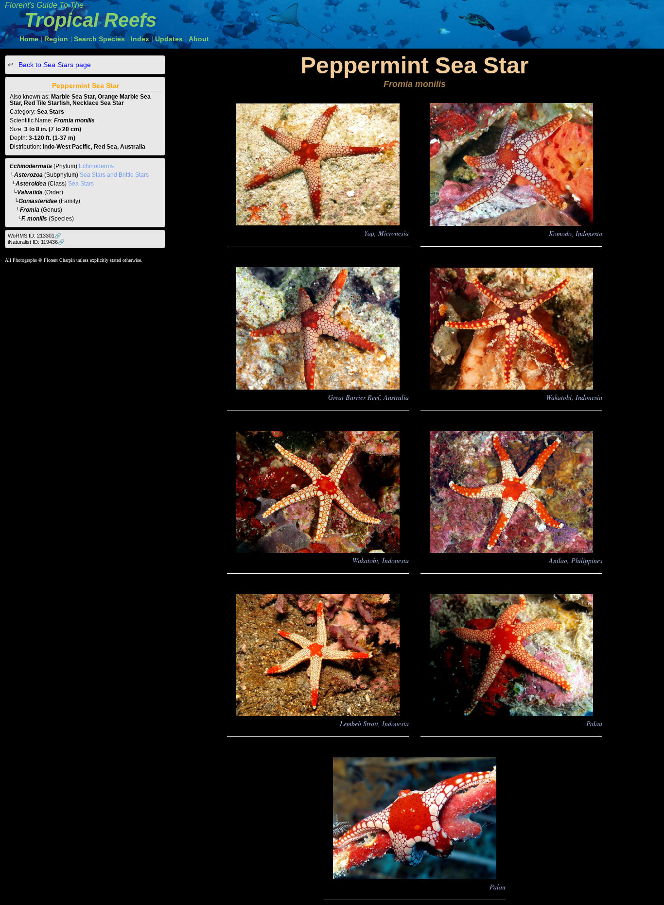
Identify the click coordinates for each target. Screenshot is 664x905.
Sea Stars (81, 183)
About (199, 39)
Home (28, 39)
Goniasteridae (37, 201)
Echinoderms (96, 166)
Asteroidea (31, 183)
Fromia (29, 209)
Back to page (54, 64)
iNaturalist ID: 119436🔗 (36, 242)
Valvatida (30, 192)
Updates (169, 39)
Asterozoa (28, 174)
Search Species (99, 39)
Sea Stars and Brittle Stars (114, 174)
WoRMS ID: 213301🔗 (34, 236)
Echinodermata (31, 166)
